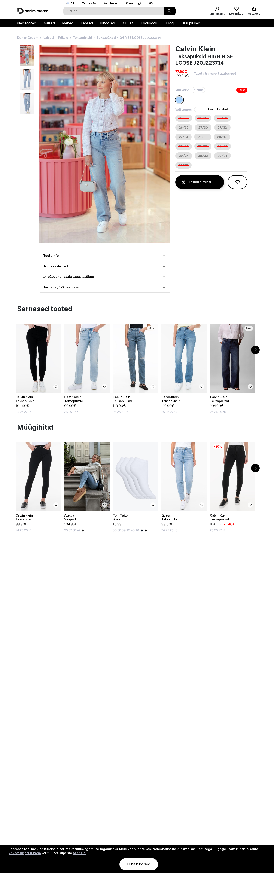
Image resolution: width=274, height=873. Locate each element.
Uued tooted (25, 23)
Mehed (67, 23)
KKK (150, 3)
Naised (49, 23)
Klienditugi (133, 3)
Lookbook (149, 23)
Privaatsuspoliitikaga (25, 853)
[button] (105, 256)
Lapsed (87, 23)
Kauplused (110, 3)
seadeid (79, 853)
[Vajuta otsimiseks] (170, 11)
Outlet (128, 23)
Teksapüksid (82, 37)
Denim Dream (27, 37)
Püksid (63, 37)
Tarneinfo (89, 3)
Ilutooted (107, 23)
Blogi (170, 23)
